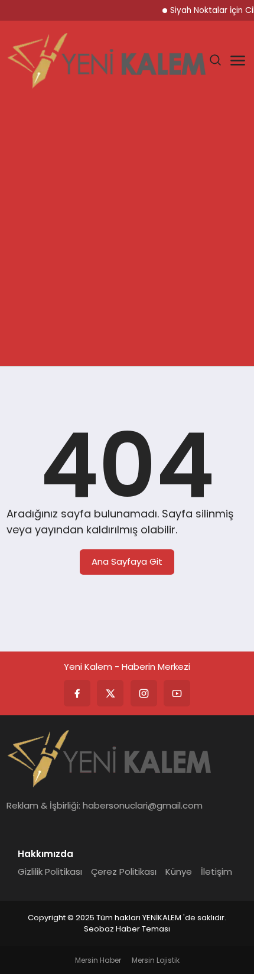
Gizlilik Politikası (50, 871)
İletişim (216, 871)
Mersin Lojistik (156, 960)
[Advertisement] (127, 233)
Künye (178, 871)
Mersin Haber (98, 960)
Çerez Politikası (124, 871)
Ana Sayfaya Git (127, 561)
